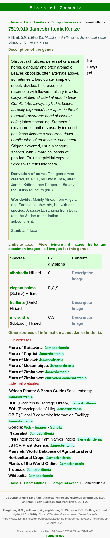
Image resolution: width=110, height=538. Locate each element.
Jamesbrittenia (57, 348)
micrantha (19, 317)
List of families (35, 22)
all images (53, 249)
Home (14, 22)
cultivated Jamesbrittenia (66, 378)
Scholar (56, 427)
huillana (17, 302)
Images (41, 427)
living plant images (67, 244)
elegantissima (23, 287)
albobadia (19, 273)
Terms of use (55, 535)
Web (27, 427)
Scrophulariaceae (65, 22)
